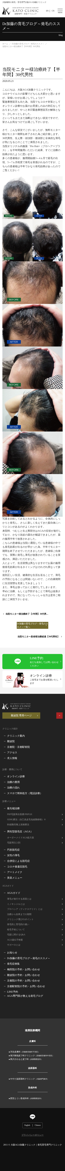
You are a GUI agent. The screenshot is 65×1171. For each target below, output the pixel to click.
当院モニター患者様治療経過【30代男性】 (38, 636)
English (27, 1125)
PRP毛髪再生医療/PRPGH (19, 814)
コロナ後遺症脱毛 (17, 866)
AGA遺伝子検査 (15, 940)
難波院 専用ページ (21, 715)
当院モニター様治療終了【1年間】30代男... (27, 614)
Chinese (38, 1125)
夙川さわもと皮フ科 (26, 1059)
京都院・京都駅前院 (18, 747)
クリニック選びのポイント (20, 919)
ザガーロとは (13, 945)
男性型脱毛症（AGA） (20, 831)
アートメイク (14, 872)
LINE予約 (12, 991)
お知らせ (12, 952)
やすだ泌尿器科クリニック (29, 1079)
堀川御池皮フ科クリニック (32, 1055)
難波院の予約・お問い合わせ (23, 975)
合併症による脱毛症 (18, 861)
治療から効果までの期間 (19, 914)
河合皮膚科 (25, 1052)
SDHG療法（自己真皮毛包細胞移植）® (26, 819)
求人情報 (12, 758)
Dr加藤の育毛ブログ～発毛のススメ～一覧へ (32, 625)
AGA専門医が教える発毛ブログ (25, 996)
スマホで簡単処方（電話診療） (24, 793)
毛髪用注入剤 (13, 842)
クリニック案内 (16, 735)
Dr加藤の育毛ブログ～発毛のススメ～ (28, 958)
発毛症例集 (13, 963)
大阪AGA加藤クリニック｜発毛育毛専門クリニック (36, 1145)
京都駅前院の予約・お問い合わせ (26, 986)
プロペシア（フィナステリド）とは (24, 909)
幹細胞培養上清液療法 (18, 824)
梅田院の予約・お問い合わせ (23, 969)
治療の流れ (13, 787)
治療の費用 (13, 782)
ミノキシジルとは (16, 904)
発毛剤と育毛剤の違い (18, 924)
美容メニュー (14, 877)
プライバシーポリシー (32, 1135)
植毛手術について (16, 929)
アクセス (12, 752)
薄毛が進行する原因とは (19, 899)
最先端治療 (13, 808)
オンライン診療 (16, 776)
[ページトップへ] (59, 715)
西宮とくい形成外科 (26, 1098)
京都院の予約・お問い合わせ (23, 980)
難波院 (11, 741)
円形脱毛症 (13, 849)
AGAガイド (13, 893)
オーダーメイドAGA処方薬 (20, 837)
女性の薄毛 (13, 855)
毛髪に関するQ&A (16, 934)
